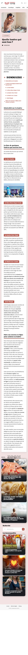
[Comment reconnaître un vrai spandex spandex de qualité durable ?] (14, 586)
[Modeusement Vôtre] (10, 3)
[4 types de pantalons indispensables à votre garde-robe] (14, 545)
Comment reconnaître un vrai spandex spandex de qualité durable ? (13, 592)
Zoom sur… (14, 457)
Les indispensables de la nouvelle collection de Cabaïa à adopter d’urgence (14, 519)
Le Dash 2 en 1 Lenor (12, 95)
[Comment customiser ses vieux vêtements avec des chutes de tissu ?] (14, 470)
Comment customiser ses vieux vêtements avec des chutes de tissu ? (12, 477)
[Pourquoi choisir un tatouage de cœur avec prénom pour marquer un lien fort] (14, 565)
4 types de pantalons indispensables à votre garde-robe (13, 551)
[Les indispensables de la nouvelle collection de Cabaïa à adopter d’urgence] (14, 511)
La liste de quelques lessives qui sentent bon (14, 84)
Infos (6, 494)
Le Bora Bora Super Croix (13, 90)
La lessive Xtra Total (12, 92)
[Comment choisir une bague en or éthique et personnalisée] (14, 491)
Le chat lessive (10, 87)
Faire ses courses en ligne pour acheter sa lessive (13, 101)
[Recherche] (22, 3)
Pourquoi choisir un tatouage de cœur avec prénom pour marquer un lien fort (13, 571)
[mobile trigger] (2, 3)
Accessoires (6, 35)
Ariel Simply (10, 98)
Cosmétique (8, 568)
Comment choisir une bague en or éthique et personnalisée (13, 498)
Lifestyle (6, 474)
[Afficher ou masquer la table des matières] (23, 77)
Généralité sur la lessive (12, 80)
